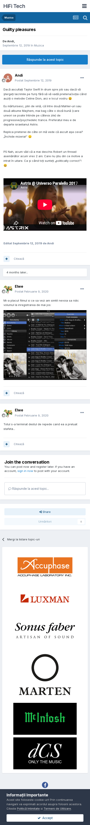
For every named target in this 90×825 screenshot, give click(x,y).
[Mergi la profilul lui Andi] (7, 78)
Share (46, 512)
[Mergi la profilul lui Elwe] (7, 289)
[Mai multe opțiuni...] (82, 78)
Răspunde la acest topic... (30, 488)
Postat (33, 80)
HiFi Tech (14, 6)
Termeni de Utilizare (57, 808)
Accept (47, 818)
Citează (19, 258)
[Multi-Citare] (6, 259)
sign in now (25, 471)
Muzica (39, 45)
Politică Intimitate (28, 808)
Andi (10, 41)
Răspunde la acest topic (45, 59)
